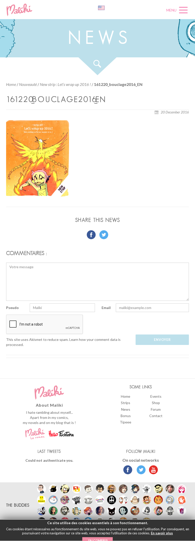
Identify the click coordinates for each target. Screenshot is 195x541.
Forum (156, 409)
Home (11, 84)
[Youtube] (152, 470)
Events (155, 396)
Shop (156, 403)
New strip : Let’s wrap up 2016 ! (65, 84)
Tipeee (125, 422)
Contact (155, 416)
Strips (125, 403)
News (125, 409)
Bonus (126, 416)
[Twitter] (140, 470)
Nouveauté (28, 84)
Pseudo (12, 307)
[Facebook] (128, 470)
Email (106, 307)
